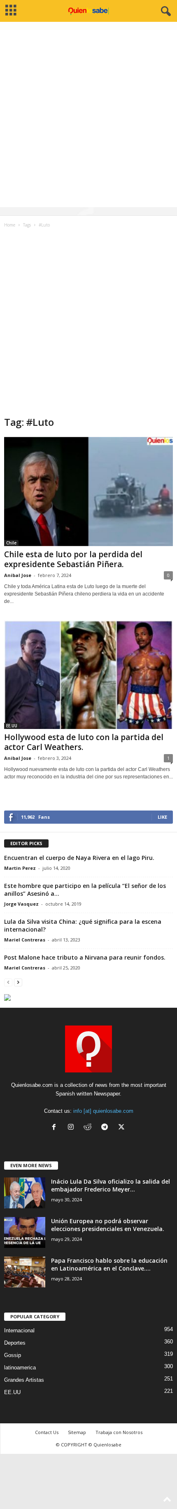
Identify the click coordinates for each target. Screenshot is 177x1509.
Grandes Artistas (24, 1380)
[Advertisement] (88, 118)
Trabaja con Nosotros (118, 1432)
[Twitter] (122, 1128)
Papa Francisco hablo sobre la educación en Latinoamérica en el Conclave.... (109, 1264)
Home (9, 225)
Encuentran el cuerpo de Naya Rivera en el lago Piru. (79, 858)
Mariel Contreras (24, 940)
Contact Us (46, 1432)
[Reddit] (89, 1128)
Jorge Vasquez (21, 904)
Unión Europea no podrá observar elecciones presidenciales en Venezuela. (107, 1225)
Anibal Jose (17, 575)
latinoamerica (20, 1367)
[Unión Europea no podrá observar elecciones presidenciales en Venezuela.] (24, 1232)
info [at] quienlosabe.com (103, 1111)
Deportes (15, 1343)
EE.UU (11, 726)
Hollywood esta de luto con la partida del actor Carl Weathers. (83, 742)
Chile (11, 543)
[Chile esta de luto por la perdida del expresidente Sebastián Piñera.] (88, 491)
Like (162, 817)
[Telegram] (106, 1128)
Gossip (12, 1355)
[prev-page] (8, 982)
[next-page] (18, 982)
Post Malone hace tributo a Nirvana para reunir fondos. (84, 957)
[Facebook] (55, 1128)
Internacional (19, 1330)
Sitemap (77, 1432)
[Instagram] (72, 1128)
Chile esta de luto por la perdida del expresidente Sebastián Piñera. (73, 559)
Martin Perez (20, 868)
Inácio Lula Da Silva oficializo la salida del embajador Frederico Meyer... (110, 1185)
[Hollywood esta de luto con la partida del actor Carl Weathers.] (88, 674)
